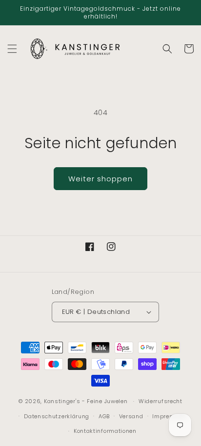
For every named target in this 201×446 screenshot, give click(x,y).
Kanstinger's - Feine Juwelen (86, 401)
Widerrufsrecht (160, 401)
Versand (131, 416)
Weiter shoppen (100, 179)
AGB (104, 416)
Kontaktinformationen (105, 431)
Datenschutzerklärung (56, 416)
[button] (12, 48)
